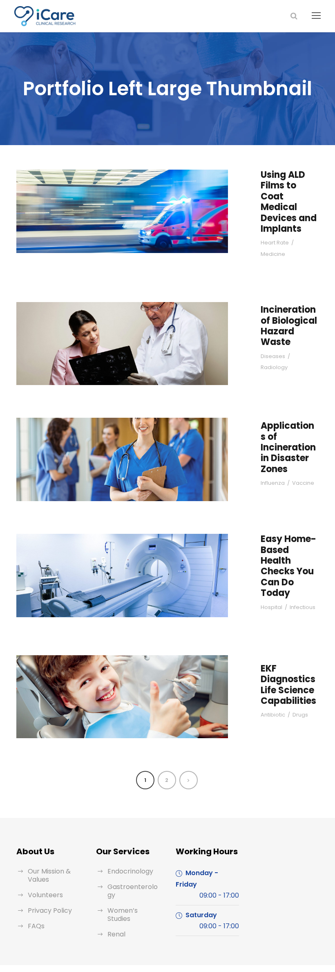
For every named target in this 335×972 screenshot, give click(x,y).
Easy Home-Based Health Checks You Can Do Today (288, 566)
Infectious (302, 607)
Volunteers (45, 895)
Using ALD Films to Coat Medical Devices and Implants (289, 201)
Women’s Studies (122, 914)
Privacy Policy (50, 910)
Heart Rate (275, 242)
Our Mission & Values (49, 875)
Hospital (271, 607)
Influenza (273, 483)
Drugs (300, 715)
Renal (116, 934)
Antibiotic (273, 715)
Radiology (274, 367)
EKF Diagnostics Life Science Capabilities (288, 684)
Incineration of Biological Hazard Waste (289, 325)
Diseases (273, 356)
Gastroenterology (132, 891)
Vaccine (303, 483)
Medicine (273, 254)
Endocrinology (130, 871)
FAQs (36, 926)
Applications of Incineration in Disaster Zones (288, 447)
